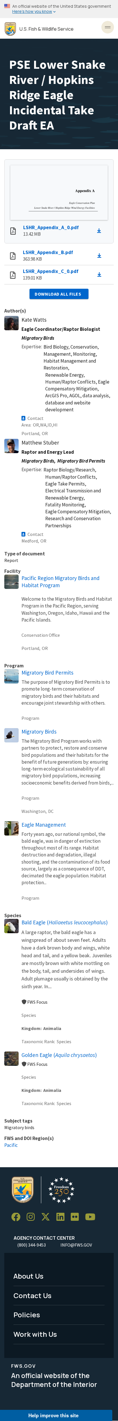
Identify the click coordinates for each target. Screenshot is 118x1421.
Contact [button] (35, 418)
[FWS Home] (10, 29)
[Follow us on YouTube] (92, 1217)
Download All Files (58, 294)
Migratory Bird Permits (47, 672)
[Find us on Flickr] (77, 1217)
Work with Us (35, 1334)
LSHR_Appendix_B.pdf (48, 252)
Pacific (11, 1145)
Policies (26, 1314)
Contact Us (32, 1295)
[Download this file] (100, 231)
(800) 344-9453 (31, 1245)
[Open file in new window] (13, 232)
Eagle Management (43, 824)
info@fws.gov (76, 1245)
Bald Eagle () (64, 922)
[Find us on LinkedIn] (62, 1217)
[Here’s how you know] (59, 9)
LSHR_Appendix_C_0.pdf (50, 271)
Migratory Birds (38, 731)
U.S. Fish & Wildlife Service (46, 29)
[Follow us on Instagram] (33, 1217)
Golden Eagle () (59, 1054)
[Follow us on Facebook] (17, 1217)
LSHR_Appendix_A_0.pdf (51, 227)
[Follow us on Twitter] (47, 1217)
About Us (28, 1276)
